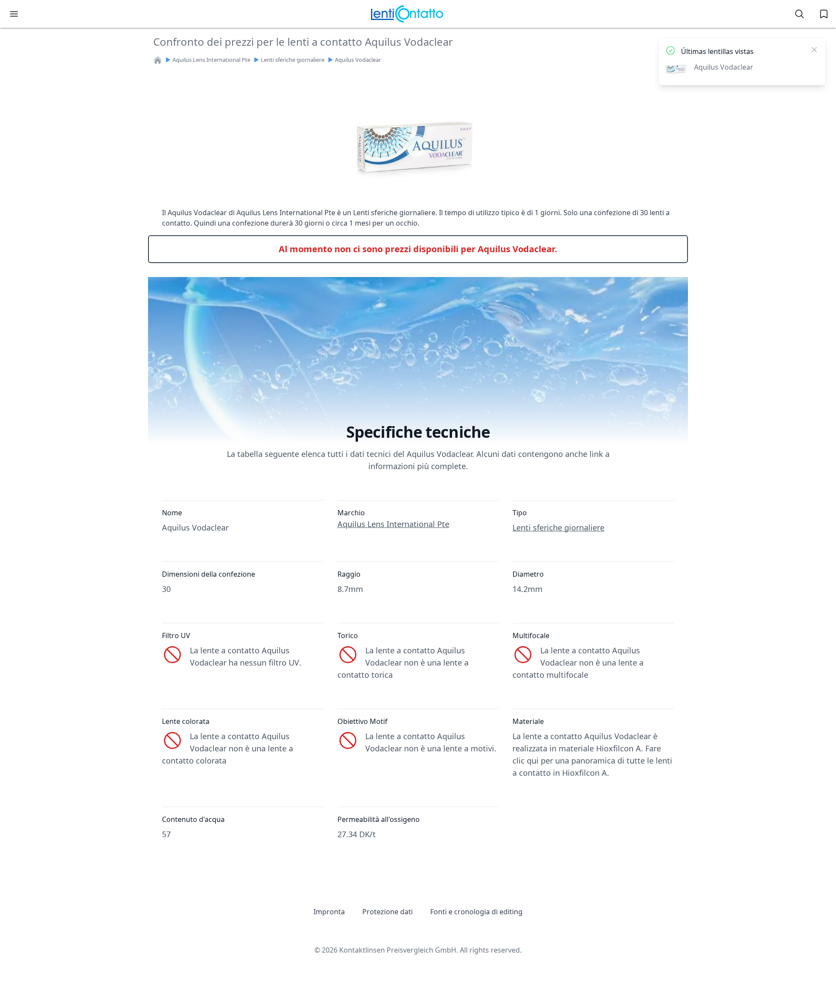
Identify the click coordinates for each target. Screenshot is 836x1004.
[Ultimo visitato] (824, 14)
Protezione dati (387, 911)
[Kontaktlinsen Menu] (13, 13)
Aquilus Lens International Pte (211, 60)
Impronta (329, 911)
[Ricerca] (799, 14)
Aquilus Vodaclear (358, 60)
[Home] (157, 60)
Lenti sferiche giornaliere (292, 60)
